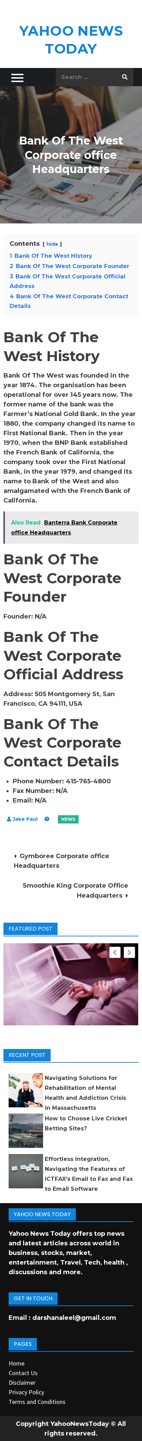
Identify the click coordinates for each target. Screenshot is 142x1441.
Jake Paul (25, 819)
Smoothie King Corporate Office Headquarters (75, 890)
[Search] (124, 77)
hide (52, 244)
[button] (129, 952)
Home (16, 1363)
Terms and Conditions (37, 1402)
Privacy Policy (26, 1392)
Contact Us (23, 1373)
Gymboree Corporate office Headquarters (61, 860)
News (68, 819)
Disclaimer (22, 1382)
